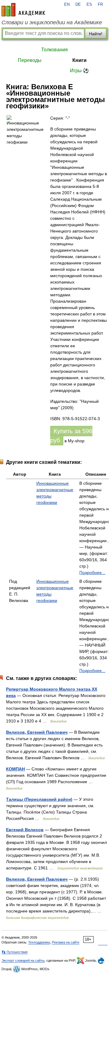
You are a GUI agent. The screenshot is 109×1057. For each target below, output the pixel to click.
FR (100, 4)
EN (67, 4)
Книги (79, 60)
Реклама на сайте (65, 942)
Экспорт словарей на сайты (23, 960)
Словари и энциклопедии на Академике (52, 22)
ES (89, 4)
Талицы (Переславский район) (39, 799)
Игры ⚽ (79, 70)
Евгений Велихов (25, 829)
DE (78, 4)
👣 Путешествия (15, 952)
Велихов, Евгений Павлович (37, 732)
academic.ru (23, 9)
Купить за (71, 436)
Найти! (95, 33)
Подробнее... (92, 572)
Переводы (29, 60)
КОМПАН (15, 768)
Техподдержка (39, 942)
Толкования (54, 49)
